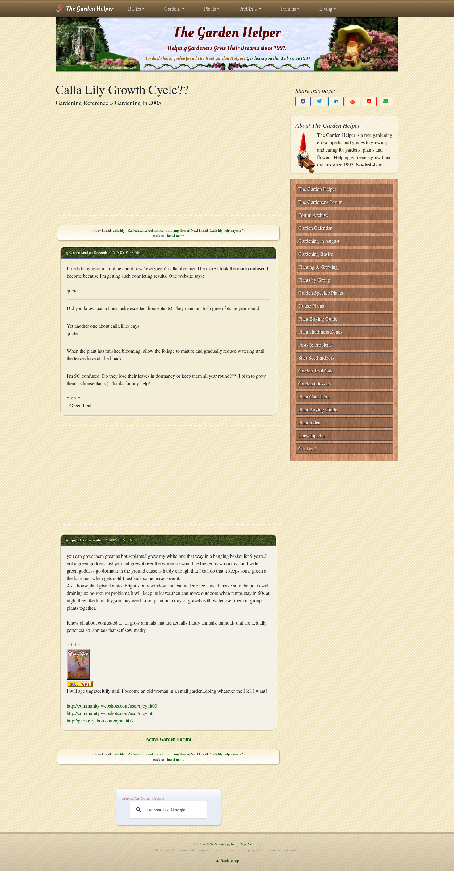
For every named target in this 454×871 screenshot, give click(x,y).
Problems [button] (248, 8)
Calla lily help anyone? (226, 230)
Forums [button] (288, 8)
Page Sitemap (250, 844)
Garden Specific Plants (320, 292)
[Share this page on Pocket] (369, 101)
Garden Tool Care (316, 370)
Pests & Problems (315, 344)
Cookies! (307, 448)
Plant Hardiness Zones (320, 331)
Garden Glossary (314, 383)
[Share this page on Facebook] (303, 101)
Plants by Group (314, 279)
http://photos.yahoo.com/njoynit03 (100, 720)
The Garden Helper (89, 8)
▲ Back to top (227, 860)
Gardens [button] (172, 8)
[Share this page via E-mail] (385, 101)
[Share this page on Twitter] (319, 101)
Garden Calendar (315, 228)
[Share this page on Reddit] (352, 101)
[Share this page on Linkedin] (336, 101)
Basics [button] (134, 8)
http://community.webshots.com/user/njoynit (109, 713)
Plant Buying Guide (317, 318)
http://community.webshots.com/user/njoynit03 (112, 705)
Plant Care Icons (314, 396)
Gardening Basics (315, 253)
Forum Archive (313, 215)
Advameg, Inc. (225, 844)
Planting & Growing (318, 266)
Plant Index (309, 422)
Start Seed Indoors (316, 357)
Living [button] (325, 8)
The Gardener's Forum (320, 202)
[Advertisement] (168, 166)
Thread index (174, 235)
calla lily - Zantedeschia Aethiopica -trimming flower (151, 230)
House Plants (311, 305)
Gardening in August (318, 241)
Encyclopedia (311, 435)
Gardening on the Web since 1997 (278, 58)
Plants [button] (210, 8)
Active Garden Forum (168, 739)
